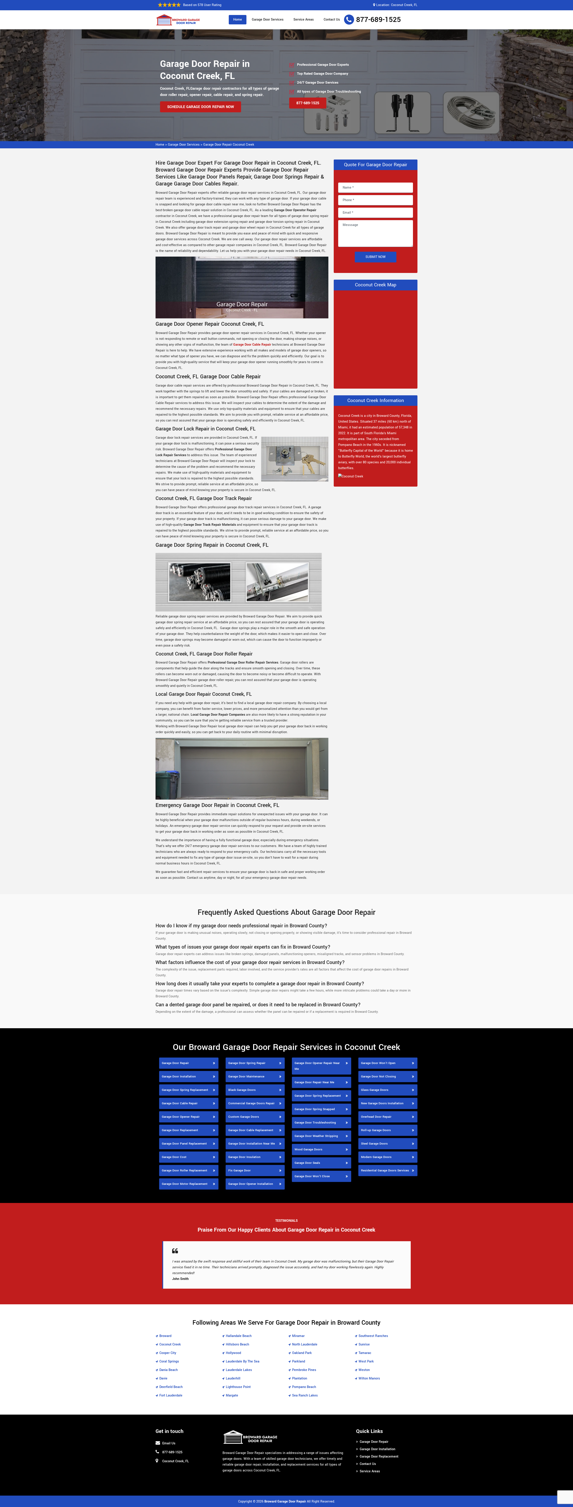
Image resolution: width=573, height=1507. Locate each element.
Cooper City (167, 1353)
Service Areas (303, 19)
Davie (163, 1378)
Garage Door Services (268, 19)
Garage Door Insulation (244, 1157)
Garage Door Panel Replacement (184, 1143)
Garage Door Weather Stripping (316, 1136)
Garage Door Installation (179, 1076)
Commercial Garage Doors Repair (251, 1103)
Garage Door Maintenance (246, 1076)
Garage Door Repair (175, 1063)
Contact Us (332, 19)
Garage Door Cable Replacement (250, 1130)
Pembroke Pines (304, 1370)
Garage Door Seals (307, 1163)
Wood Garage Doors (308, 1149)
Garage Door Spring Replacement (185, 1090)
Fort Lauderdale (170, 1395)
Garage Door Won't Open (378, 1063)
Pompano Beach (304, 1387)
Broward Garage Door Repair (285, 1501)
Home (237, 19)
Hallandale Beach (239, 1336)
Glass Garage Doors (374, 1090)
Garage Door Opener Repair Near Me (317, 1066)
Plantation (299, 1378)
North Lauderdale (304, 1344)
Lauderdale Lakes (239, 1370)
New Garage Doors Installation (382, 1103)
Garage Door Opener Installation (250, 1184)
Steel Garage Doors (374, 1143)
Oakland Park (302, 1353)
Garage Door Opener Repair (181, 1117)
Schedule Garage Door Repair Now (200, 106)
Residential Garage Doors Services (385, 1170)
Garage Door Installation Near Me (251, 1143)
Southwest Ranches (373, 1336)
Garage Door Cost (174, 1157)
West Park (366, 1361)
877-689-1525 (378, 20)
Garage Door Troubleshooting (315, 1122)
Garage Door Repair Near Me (314, 1082)
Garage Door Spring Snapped (315, 1109)
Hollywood (233, 1353)
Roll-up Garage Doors (376, 1130)
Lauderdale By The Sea (242, 1361)
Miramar (298, 1336)
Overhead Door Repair (376, 1117)
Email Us (168, 1443)
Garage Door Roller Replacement (184, 1170)
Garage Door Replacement (180, 1130)
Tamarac (365, 1353)
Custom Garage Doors (243, 1117)
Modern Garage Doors (376, 1157)
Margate (232, 1395)
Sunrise (364, 1344)
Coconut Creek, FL (404, 5)
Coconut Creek (170, 1344)
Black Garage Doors (242, 1090)
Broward (165, 1336)
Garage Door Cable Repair (252, 344)
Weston (364, 1370)
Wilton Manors (369, 1378)
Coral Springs (169, 1361)
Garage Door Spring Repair (246, 1063)
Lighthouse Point (238, 1387)
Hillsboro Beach (237, 1344)
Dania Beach (168, 1370)
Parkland (298, 1361)
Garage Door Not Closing (378, 1076)
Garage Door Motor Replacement (184, 1184)
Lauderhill (233, 1378)
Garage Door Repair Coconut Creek (228, 144)
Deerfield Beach (171, 1387)
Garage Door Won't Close (312, 1176)
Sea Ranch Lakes (305, 1395)
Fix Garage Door (239, 1170)
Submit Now (376, 257)
